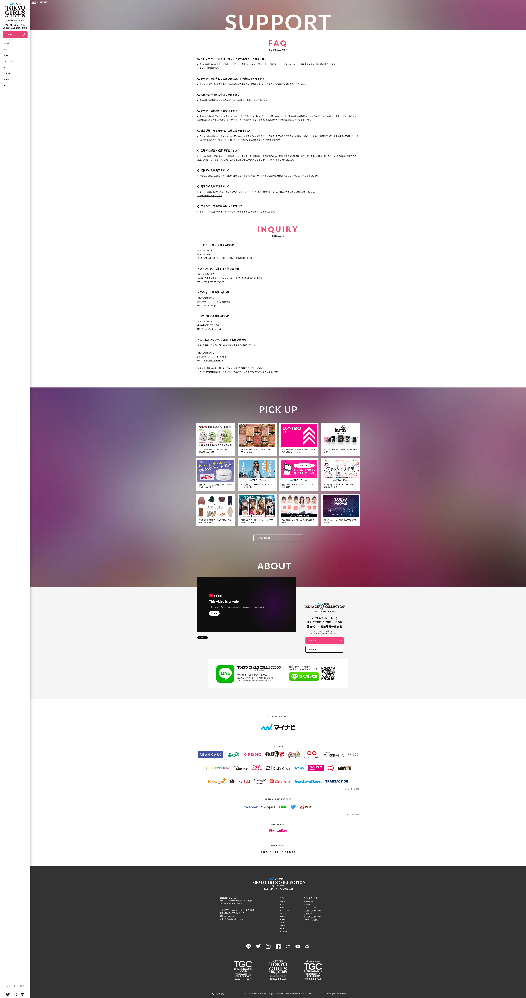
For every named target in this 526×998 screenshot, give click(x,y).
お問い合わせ (309, 902)
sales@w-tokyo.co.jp (213, 329)
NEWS (7, 49)
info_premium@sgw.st (214, 281)
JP (14, 986)
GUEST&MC (9, 61)
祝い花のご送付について (312, 917)
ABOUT (7, 43)
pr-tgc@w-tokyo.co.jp (213, 360)
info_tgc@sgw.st (211, 305)
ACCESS (8, 85)
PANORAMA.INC (341, 994)
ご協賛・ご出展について (312, 911)
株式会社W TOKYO (237, 919)
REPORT (8, 73)
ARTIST (7, 67)
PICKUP (283, 929)
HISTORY (283, 932)
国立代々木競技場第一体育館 (324, 626)
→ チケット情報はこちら (208, 68)
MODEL (7, 55)
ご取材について (309, 914)
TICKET (312, 641)
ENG (22, 986)
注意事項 (307, 905)
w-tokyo (218, 993)
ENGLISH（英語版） (311, 920)
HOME (34, 2)
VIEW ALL (313, 649)
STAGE (7, 79)
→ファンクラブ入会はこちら (209, 195)
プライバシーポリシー (312, 908)
